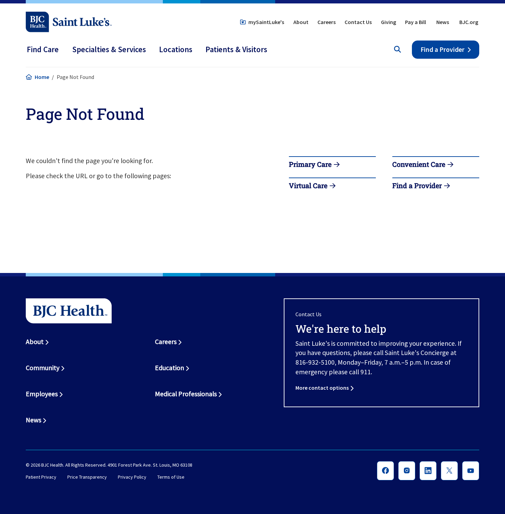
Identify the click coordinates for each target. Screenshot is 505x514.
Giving (388, 22)
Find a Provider (442, 49)
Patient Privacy (41, 477)
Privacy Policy (132, 477)
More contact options (322, 387)
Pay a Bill (415, 22)
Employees (42, 394)
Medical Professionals (186, 394)
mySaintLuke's (266, 22)
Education (169, 368)
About (300, 22)
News (442, 22)
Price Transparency (87, 477)
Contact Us (358, 22)
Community (42, 368)
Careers (326, 22)
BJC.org (468, 22)
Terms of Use (170, 477)
